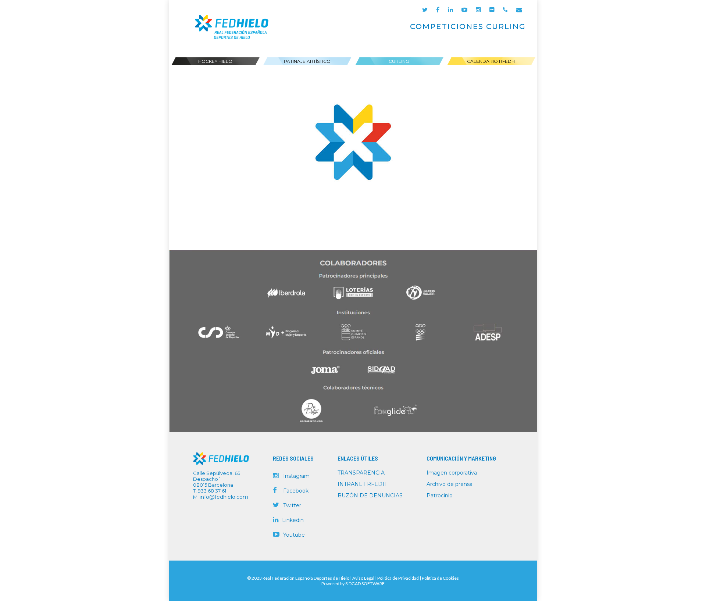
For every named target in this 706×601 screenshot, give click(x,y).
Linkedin (293, 520)
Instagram (296, 476)
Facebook (296, 490)
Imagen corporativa (452, 472)
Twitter (292, 505)
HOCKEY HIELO (215, 61)
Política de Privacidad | (399, 578)
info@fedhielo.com (224, 497)
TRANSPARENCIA (361, 472)
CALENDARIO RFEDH (491, 61)
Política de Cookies (440, 578)
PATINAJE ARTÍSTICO (307, 61)
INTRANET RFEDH (362, 484)
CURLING (399, 61)
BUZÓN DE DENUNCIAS (370, 495)
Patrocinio (440, 495)
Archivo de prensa (450, 484)
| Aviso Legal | (363, 578)
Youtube (294, 535)
